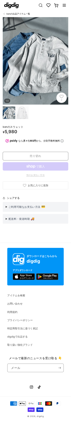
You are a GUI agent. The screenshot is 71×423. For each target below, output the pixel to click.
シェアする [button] (13, 197)
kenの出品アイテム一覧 (18, 13)
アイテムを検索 (16, 295)
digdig (40, 416)
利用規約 (12, 311)
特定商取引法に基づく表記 (22, 328)
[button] (64, 5)
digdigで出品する (17, 336)
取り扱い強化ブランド (20, 344)
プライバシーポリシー (20, 320)
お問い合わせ (15, 303)
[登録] (60, 368)
